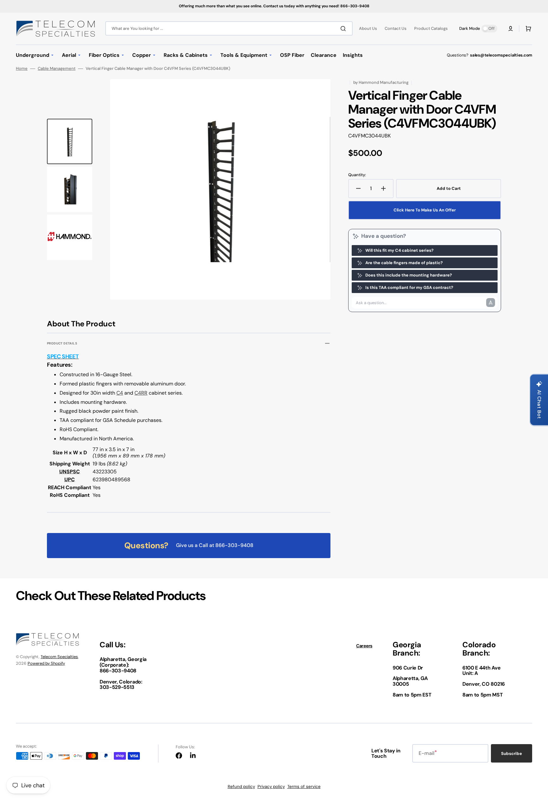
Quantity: (357, 174)
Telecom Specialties (59, 656)
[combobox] (229, 28)
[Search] (344, 29)
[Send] (490, 302)
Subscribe (511, 753)
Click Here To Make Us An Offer (425, 210)
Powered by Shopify (46, 663)
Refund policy (241, 786)
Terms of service (304, 786)
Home (22, 68)
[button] (511, 29)
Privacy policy (271, 786)
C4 (119, 393)
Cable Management (56, 68)
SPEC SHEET (63, 356)
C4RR (140, 393)
